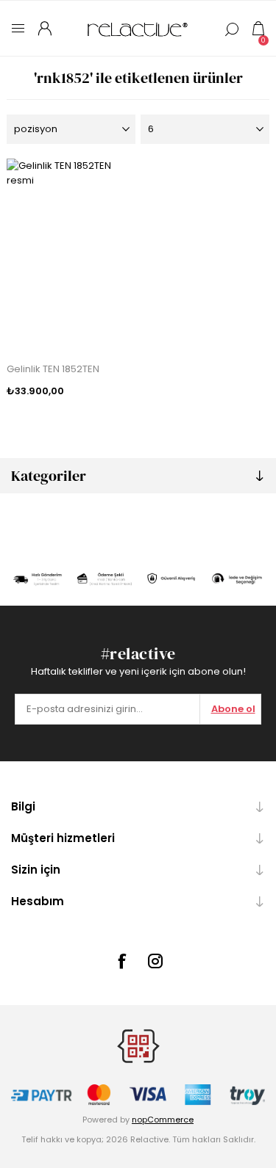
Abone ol (233, 709)
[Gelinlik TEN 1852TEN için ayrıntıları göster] (71, 255)
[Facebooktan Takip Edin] (121, 961)
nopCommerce (163, 1119)
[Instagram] (155, 961)
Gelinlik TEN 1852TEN (53, 369)
